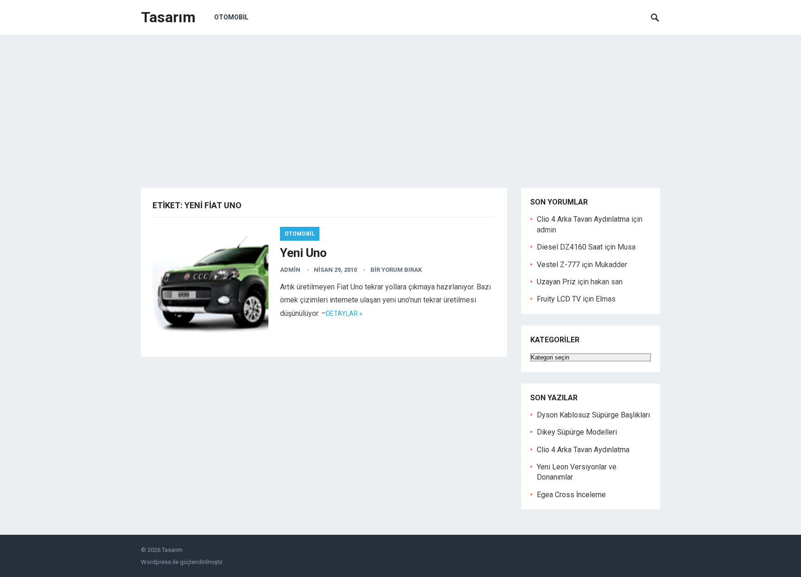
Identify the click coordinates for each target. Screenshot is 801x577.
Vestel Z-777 (558, 264)
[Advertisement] (400, 104)
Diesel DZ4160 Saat (570, 247)
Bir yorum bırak (396, 269)
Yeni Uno (303, 253)
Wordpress (156, 561)
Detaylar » (344, 313)
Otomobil (231, 17)
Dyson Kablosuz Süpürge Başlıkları (593, 414)
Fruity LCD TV (559, 299)
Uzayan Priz (556, 281)
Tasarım (168, 17)
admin (290, 269)
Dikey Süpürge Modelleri (577, 432)
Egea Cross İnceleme (571, 494)
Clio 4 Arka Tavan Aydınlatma (583, 219)
